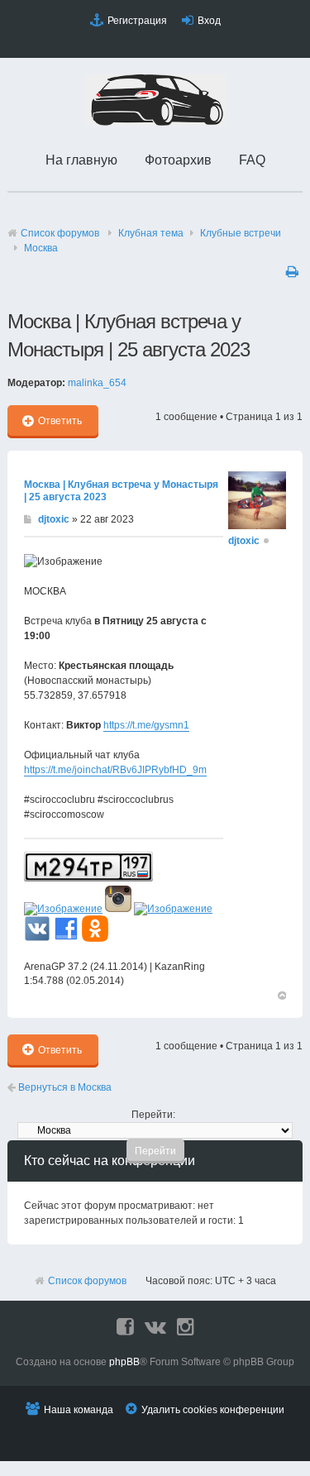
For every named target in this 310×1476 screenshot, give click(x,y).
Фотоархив (178, 160)
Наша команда (78, 1410)
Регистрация (137, 20)
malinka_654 (97, 383)
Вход (209, 20)
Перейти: (153, 1114)
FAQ (252, 160)
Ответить (60, 421)
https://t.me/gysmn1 (146, 725)
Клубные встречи (240, 233)
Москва (41, 248)
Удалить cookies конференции (212, 1410)
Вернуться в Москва (64, 1087)
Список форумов (60, 233)
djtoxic (53, 519)
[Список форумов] (155, 122)
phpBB (124, 1362)
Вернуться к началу (281, 994)
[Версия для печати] (294, 271)
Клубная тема (151, 233)
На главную (81, 160)
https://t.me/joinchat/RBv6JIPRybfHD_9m (115, 770)
